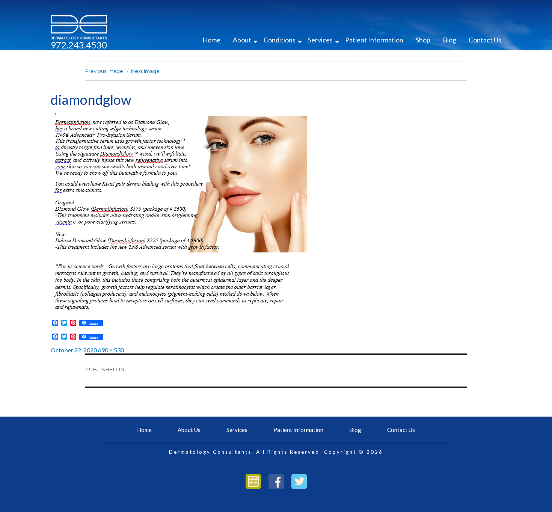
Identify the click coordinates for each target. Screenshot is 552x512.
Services (320, 40)
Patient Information (374, 40)
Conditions (280, 40)
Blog (449, 40)
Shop (423, 40)
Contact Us (485, 40)
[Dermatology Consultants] (79, 26)
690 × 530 (111, 349)
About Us (189, 429)
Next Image (145, 71)
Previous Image (104, 71)
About (242, 40)
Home (211, 40)
